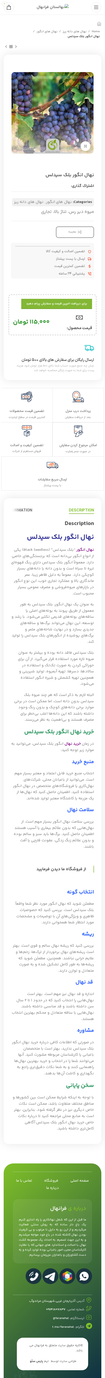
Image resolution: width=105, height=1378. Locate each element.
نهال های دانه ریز (74, 31)
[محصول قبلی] (15, 46)
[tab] (81, 511)
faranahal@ (61, 1318)
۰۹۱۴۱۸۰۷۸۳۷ (55, 1309)
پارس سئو (36, 1361)
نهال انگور (85, 550)
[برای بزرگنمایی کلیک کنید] (85, 146)
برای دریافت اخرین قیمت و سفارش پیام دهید (56, 303)
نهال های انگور (47, 31)
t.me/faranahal (63, 1327)
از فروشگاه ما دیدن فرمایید (61, 869)
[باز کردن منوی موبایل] (96, 7)
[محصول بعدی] (6, 46)
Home (95, 31)
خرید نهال (72, 744)
